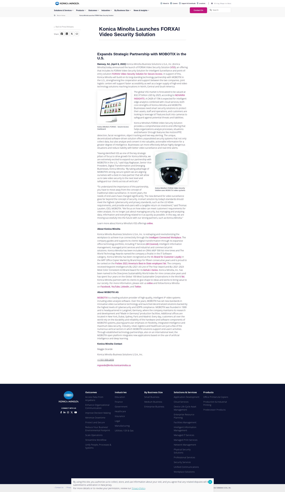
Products (80, 10)
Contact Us (59, 487)
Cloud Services (181, 401)
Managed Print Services (185, 439)
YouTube (115, 286)
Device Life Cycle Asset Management (185, 408)
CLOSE (210, 482)
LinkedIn (125, 286)
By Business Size (121, 10)
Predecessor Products (214, 409)
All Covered (152, 244)
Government (121, 406)
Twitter (138, 286)
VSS (173, 67)
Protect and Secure (95, 422)
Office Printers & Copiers (215, 397)
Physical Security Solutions (182, 451)
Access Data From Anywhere (94, 398)
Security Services (182, 462)
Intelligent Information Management (185, 429)
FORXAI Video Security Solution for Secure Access (137, 74)
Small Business (151, 397)
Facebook (105, 286)
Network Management (185, 444)
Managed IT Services (184, 435)
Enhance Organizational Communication (97, 406)
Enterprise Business (154, 406)
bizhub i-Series (150, 270)
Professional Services (184, 457)
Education (120, 397)
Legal (117, 420)
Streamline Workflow (95, 439)
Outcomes (92, 10)
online (150, 223)
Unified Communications (186, 466)
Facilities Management (185, 422)
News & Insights (140, 10)
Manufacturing (122, 425)
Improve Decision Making (98, 412)
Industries (106, 10)
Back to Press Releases (64, 27)
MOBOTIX (102, 297)
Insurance (120, 416)
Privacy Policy (71, 487)
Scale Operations (94, 435)
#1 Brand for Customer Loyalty (165, 257)
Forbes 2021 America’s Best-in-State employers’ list (140, 263)
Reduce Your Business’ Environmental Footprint (97, 429)
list (183, 276)
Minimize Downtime (95, 417)
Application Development (186, 397)
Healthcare (120, 411)
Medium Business (153, 401)
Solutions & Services (63, 10)
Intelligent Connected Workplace (165, 237)
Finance (119, 401)
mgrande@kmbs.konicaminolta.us (114, 365)
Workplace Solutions (184, 471)
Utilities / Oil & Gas (124, 430)
